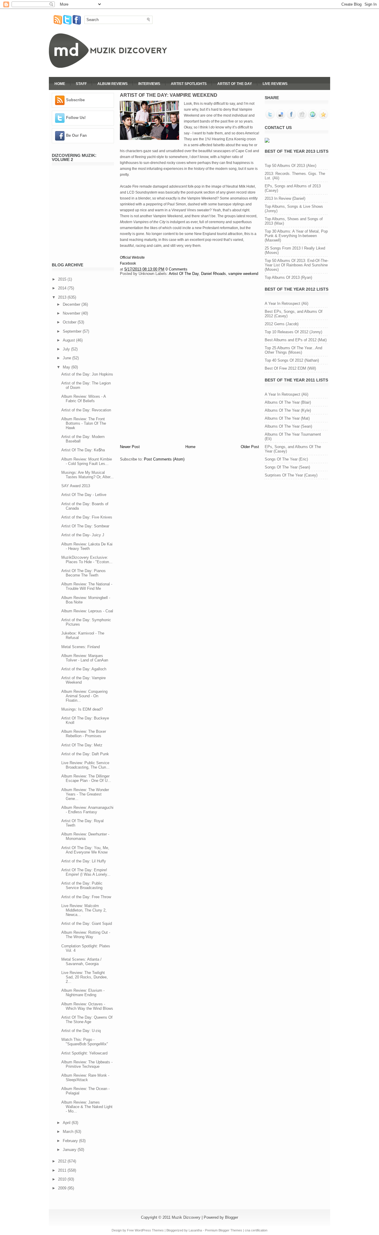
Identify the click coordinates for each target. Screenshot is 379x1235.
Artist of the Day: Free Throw (86, 897)
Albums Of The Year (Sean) (288, 426)
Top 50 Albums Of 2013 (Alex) (290, 165)
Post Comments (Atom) (164, 459)
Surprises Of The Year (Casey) (291, 475)
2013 (63, 297)
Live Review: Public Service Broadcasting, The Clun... (85, 765)
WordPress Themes (149, 1230)
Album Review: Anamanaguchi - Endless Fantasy (87, 809)
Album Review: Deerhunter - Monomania (85, 836)
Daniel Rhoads (213, 273)
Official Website (132, 257)
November (72, 313)
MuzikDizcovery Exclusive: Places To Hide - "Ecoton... (87, 559)
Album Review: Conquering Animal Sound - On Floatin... (84, 696)
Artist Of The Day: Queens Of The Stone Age (87, 1019)
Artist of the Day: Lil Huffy (83, 861)
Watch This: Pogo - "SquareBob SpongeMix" (84, 1041)
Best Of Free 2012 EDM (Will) (290, 368)
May (67, 367)
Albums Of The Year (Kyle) (288, 410)
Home (59, 84)
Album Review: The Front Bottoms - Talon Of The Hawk (83, 423)
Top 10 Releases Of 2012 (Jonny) (293, 332)
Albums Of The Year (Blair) (288, 402)
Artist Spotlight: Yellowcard (84, 1053)
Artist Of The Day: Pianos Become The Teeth (83, 573)
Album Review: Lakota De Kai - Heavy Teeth (87, 546)
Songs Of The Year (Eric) (286, 459)
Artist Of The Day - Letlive (83, 494)
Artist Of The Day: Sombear (85, 526)
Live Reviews (275, 84)
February (71, 1141)
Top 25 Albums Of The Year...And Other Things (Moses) (293, 350)
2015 (63, 279)
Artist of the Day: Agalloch (83, 669)
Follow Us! (76, 117)
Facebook (128, 263)
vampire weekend (243, 273)
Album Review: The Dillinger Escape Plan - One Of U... (86, 778)
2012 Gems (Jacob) (281, 324)
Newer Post (130, 447)
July (67, 349)
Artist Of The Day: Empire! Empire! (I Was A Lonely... (85, 872)
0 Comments (176, 269)
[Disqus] (189, 360)
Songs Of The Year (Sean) (287, 467)
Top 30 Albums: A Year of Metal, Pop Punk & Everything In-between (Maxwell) (296, 235)
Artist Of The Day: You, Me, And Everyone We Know (85, 850)
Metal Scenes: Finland (80, 647)
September (73, 331)
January (70, 1149)
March (69, 1131)
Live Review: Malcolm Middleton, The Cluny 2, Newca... (84, 910)
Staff (81, 84)
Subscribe (75, 100)
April (67, 1122)
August (69, 340)
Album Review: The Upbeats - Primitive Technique (87, 1064)
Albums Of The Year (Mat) (287, 418)
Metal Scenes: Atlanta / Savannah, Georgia (81, 961)
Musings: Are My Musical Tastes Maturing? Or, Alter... (87, 474)
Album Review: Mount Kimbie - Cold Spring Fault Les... (86, 461)
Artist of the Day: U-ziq (81, 1030)
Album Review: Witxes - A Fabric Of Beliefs (83, 398)
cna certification (256, 1230)
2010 (63, 1179)
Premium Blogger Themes (223, 1230)
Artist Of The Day (234, 84)
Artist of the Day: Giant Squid (86, 923)
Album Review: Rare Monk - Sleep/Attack (85, 1077)
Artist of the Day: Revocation (86, 410)
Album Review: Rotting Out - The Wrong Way (85, 934)
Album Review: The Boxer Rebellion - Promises (83, 733)
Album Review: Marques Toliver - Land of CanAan (84, 657)
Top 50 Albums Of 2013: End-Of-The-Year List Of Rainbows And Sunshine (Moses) (296, 265)
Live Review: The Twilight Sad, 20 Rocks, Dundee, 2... (84, 977)
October (70, 322)
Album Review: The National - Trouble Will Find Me (86, 586)
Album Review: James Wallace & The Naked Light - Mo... (87, 1106)
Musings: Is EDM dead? (82, 709)
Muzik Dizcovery (186, 1217)
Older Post (250, 447)
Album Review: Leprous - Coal (87, 611)
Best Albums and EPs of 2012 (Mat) (296, 340)
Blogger (231, 1217)
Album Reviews (112, 84)
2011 (63, 1170)
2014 (63, 288)
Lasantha (195, 1230)
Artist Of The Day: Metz (81, 745)
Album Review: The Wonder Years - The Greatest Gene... (85, 794)
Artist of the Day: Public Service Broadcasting (81, 885)
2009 (63, 1188)
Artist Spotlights (189, 84)
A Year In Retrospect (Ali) (286, 303)
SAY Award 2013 (75, 486)
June (67, 358)
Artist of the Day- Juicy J (82, 535)
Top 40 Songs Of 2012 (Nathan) (292, 360)
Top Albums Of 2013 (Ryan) (288, 277)
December (72, 304)
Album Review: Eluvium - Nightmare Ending (83, 992)
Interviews (149, 84)
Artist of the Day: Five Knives (86, 517)
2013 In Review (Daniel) (285, 198)
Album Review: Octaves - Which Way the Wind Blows (87, 1006)
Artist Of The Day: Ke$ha (83, 450)
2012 (63, 1161)
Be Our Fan (76, 135)
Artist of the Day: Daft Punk (85, 754)
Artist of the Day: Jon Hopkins (87, 374)
